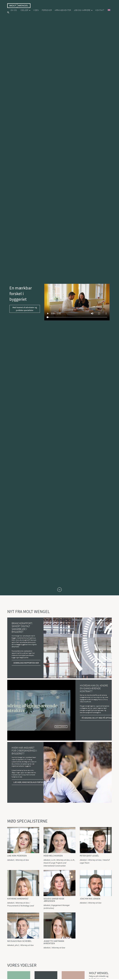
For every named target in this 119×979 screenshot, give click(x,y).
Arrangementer (63, 10)
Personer (47, 10)
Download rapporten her (26, 662)
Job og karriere (82, 10)
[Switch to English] (109, 10)
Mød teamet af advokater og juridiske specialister (24, 309)
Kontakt (99, 10)
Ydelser (24, 10)
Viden (36, 10)
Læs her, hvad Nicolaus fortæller (30, 782)
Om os (14, 10)
